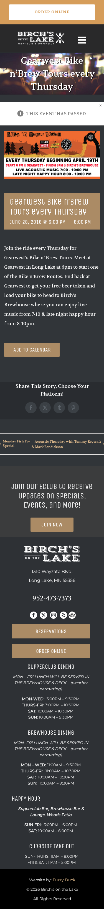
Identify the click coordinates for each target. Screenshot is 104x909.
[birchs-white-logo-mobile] (41, 33)
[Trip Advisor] (72, 615)
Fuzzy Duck (64, 879)
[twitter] (43, 615)
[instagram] (53, 615)
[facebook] (33, 615)
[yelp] (63, 615)
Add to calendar (32, 350)
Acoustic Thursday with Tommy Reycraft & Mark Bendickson (66, 444)
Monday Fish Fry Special (16, 443)
